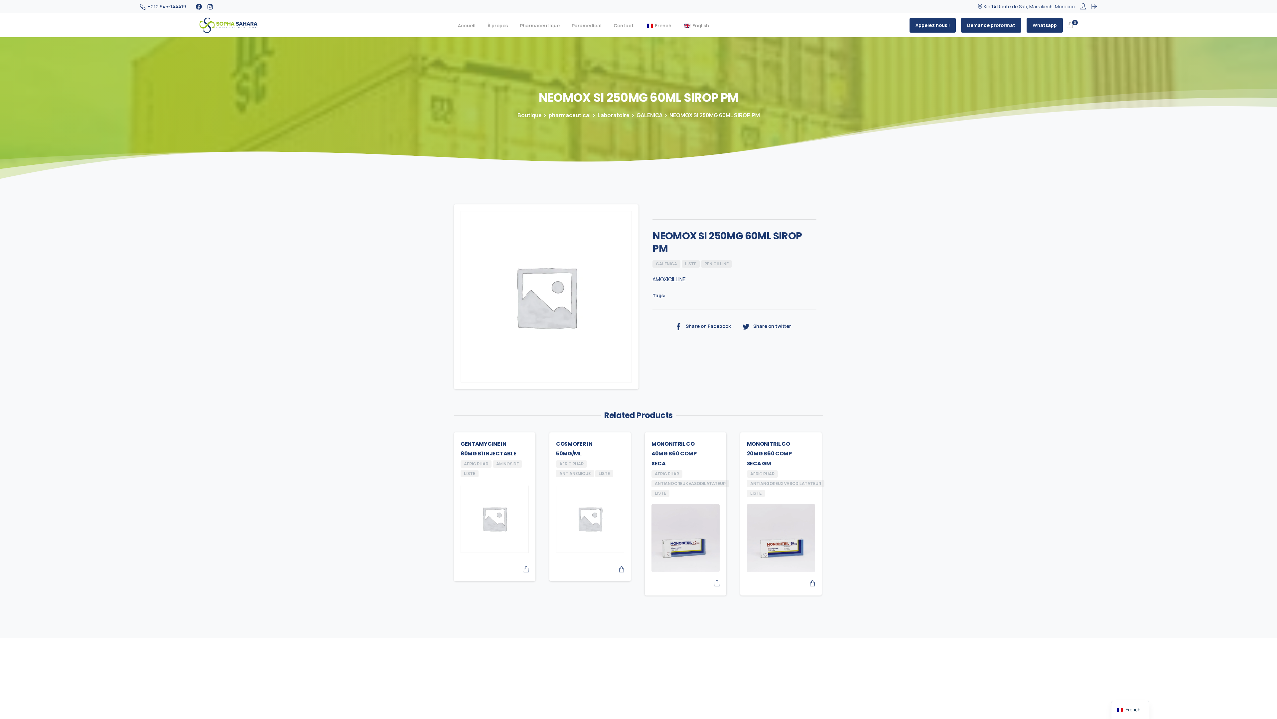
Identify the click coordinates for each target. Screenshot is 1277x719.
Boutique (529, 115)
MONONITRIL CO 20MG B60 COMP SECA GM (769, 454)
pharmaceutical (570, 115)
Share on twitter (772, 326)
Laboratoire (614, 115)
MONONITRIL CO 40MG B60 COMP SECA (674, 454)
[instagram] (210, 7)
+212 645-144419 (167, 6)
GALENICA (649, 115)
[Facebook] (199, 7)
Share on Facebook (708, 326)
